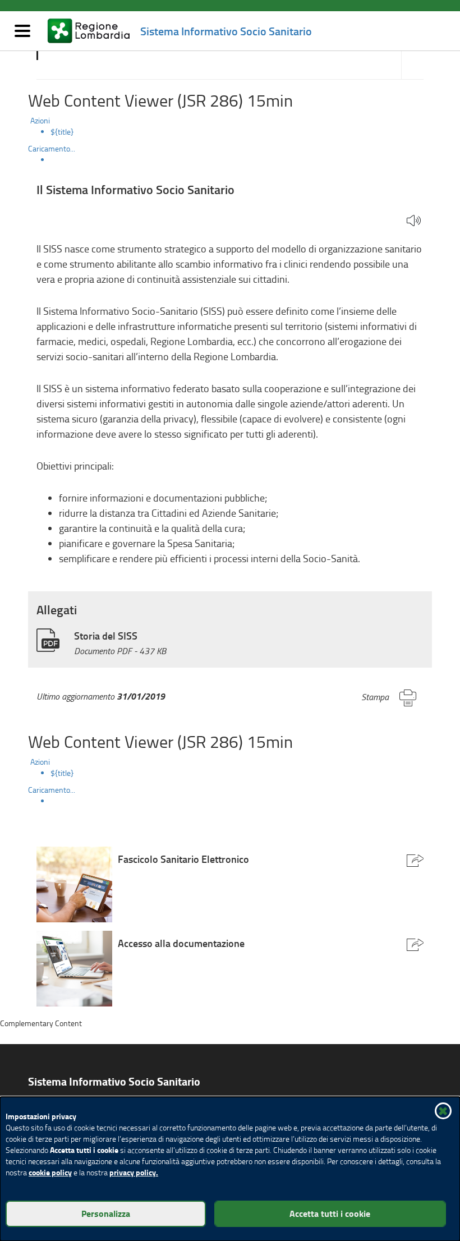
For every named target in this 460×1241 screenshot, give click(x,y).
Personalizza (105, 1213)
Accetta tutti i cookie (329, 1213)
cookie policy (50, 1172)
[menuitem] (241, 131)
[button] (414, 221)
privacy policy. (133, 1172)
